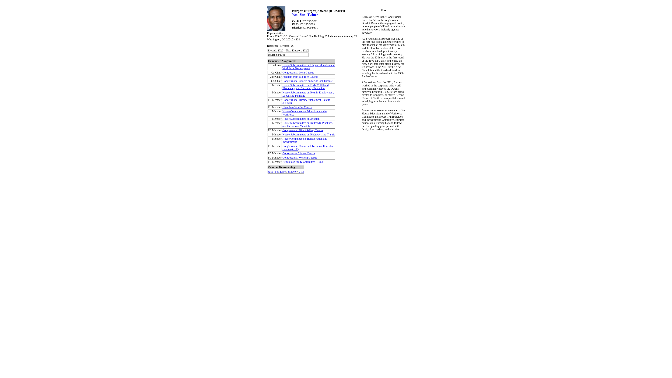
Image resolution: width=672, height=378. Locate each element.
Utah (301, 171)
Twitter (312, 14)
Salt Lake (280, 171)
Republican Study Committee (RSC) (302, 161)
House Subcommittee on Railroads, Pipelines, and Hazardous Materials (307, 124)
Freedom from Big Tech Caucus (300, 76)
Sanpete (292, 171)
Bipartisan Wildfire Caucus (297, 107)
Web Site (298, 14)
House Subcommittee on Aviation (301, 118)
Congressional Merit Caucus (298, 72)
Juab (271, 171)
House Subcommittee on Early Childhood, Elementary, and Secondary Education (305, 87)
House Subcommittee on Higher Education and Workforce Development (308, 67)
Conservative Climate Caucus (298, 153)
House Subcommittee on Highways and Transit (308, 134)
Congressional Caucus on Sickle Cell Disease (307, 80)
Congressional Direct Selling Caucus (302, 130)
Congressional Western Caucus (299, 157)
